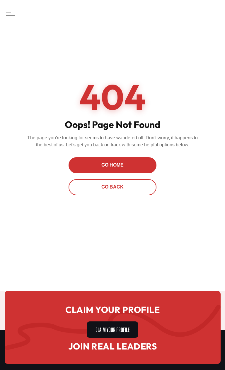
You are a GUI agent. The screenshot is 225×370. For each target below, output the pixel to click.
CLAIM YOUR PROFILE (112, 329)
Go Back (112, 186)
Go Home (112, 164)
